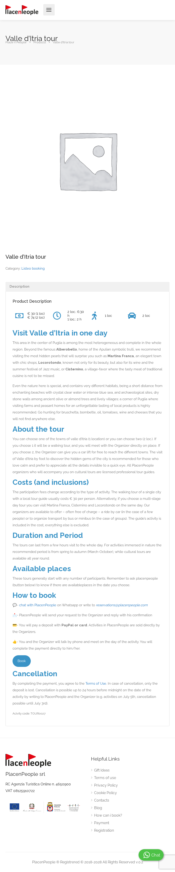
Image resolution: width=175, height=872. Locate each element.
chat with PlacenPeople (37, 605)
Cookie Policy (105, 793)
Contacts (101, 800)
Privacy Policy (106, 785)
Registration (104, 830)
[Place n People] (21, 10)
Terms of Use (95, 683)
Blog (98, 808)
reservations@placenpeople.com (122, 605)
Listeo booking (33, 268)
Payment (101, 823)
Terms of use (105, 778)
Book (22, 661)
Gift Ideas (102, 770)
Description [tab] (19, 286)
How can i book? (108, 815)
